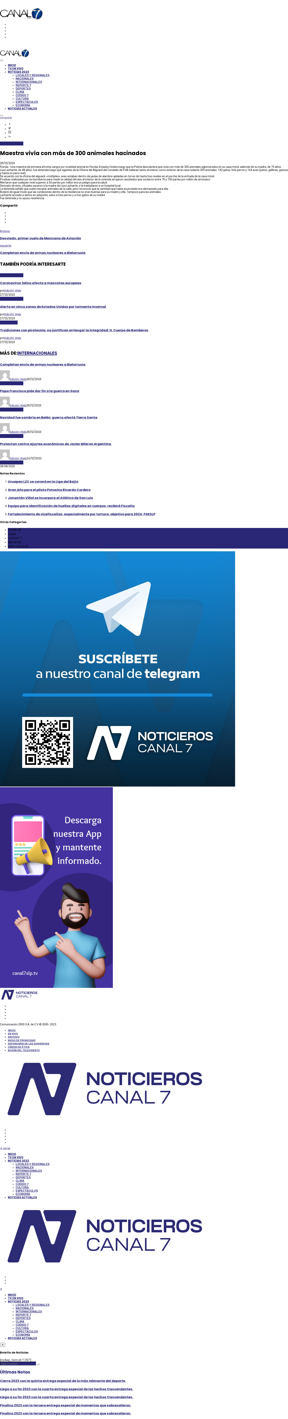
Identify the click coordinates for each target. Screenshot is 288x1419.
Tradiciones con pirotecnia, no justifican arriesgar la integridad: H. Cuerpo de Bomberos (74, 330)
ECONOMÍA (23, 105)
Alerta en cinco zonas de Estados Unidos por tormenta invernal (53, 306)
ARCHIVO (13, 1037)
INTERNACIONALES (29, 82)
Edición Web (13, 291)
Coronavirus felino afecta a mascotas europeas (40, 283)
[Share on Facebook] (148, 124)
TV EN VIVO (15, 68)
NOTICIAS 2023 (18, 72)
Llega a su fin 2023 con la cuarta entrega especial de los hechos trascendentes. (66, 1389)
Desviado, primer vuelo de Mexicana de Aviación (40, 238)
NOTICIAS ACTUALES (22, 108)
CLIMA (20, 92)
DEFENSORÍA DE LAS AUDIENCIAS (28, 1043)
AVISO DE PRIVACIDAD (21, 1040)
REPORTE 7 (23, 85)
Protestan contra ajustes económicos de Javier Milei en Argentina (56, 444)
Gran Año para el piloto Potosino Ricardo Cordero (49, 490)
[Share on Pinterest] (148, 132)
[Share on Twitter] (148, 128)
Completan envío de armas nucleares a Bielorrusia (42, 253)
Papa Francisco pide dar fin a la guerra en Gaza (39, 391)
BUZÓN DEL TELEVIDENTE (24, 1050)
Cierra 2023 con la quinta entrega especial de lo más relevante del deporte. (63, 1381)
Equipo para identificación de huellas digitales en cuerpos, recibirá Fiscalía (71, 506)
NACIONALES (25, 78)
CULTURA (22, 98)
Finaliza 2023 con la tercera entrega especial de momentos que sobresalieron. (65, 1405)
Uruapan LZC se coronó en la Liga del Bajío (43, 481)
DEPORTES (23, 88)
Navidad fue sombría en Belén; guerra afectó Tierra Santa (48, 417)
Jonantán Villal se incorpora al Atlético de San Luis (50, 498)
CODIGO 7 (22, 95)
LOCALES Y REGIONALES (32, 75)
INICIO (12, 65)
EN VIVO (13, 1033)
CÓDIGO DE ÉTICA (19, 1047)
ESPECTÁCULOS (27, 102)
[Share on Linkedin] (148, 136)
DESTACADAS (9, 322)
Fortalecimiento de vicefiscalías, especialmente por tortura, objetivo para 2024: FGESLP (81, 514)
